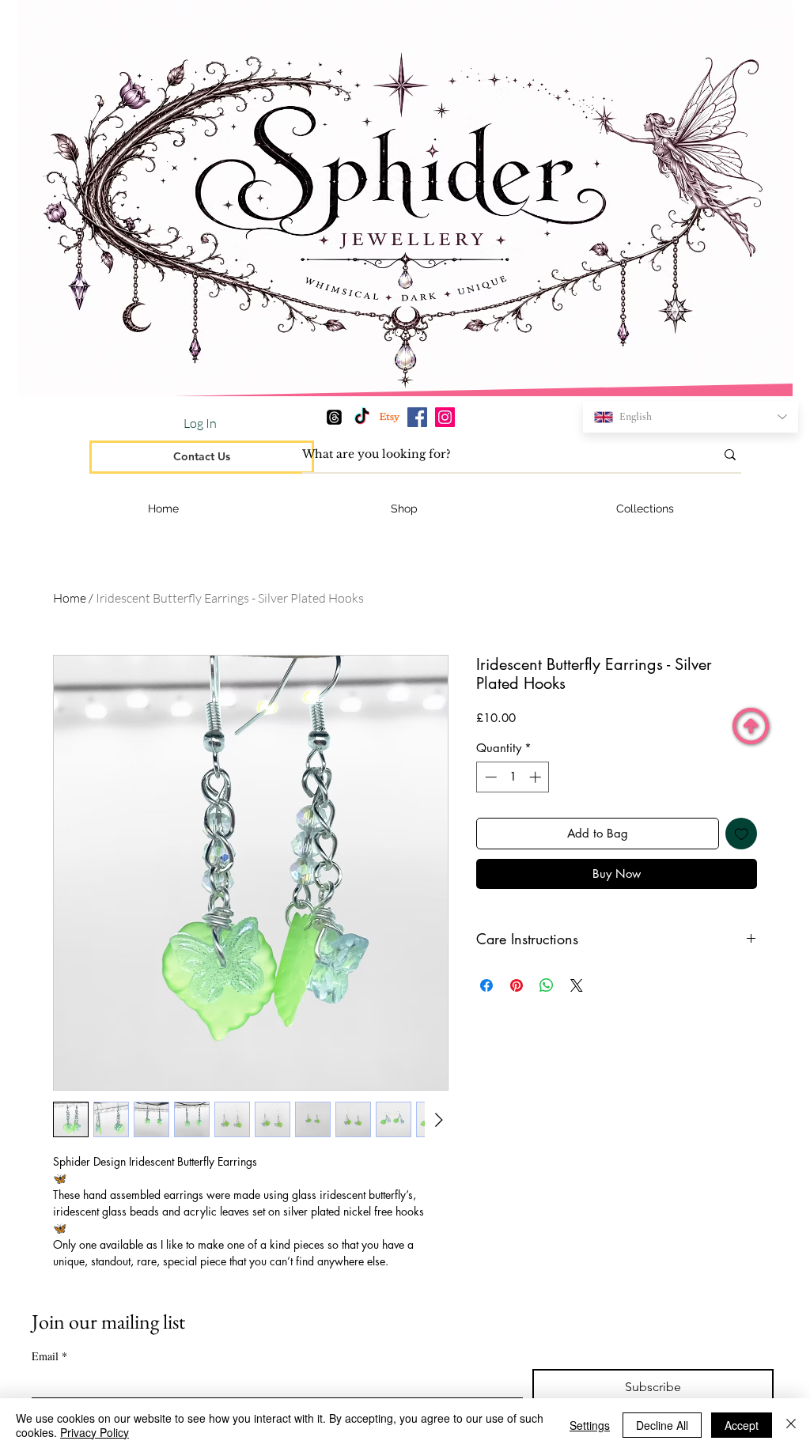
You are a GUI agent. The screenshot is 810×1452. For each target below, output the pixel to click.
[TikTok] (362, 417)
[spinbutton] (513, 777)
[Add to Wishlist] (741, 834)
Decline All (662, 1425)
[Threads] (334, 417)
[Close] (791, 1425)
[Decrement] (489, 777)
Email (49, 1356)
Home (69, 598)
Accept (742, 1425)
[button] (645, 508)
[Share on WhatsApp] (546, 985)
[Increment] (536, 777)
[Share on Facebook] (486, 985)
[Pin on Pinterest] (516, 985)
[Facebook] (417, 417)
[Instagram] (445, 417)
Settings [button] (590, 1425)
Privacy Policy (94, 1432)
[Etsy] (389, 417)
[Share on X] (576, 985)
